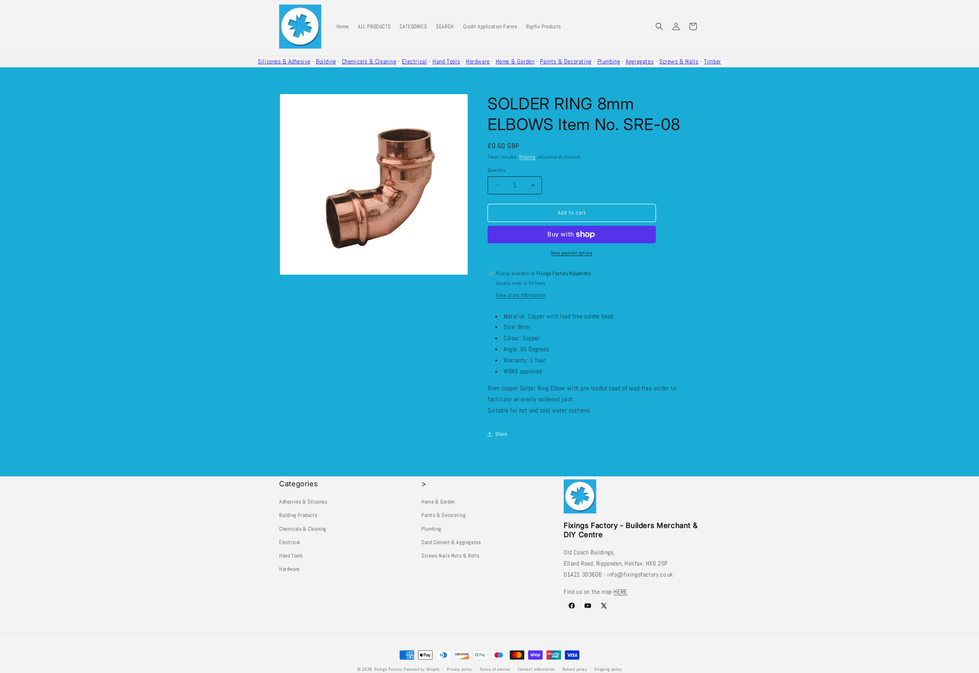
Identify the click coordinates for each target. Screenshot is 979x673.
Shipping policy (608, 668)
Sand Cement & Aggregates (451, 542)
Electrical (414, 61)
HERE (620, 592)
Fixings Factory (388, 669)
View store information (521, 295)
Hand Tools (446, 61)
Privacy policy (459, 668)
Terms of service (495, 668)
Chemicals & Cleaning (369, 61)
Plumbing (608, 61)
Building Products (298, 515)
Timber (712, 61)
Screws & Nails (678, 61)
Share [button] (501, 433)
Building (326, 61)
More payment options (571, 253)
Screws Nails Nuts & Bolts (450, 555)
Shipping (527, 157)
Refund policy (575, 668)
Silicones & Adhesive (284, 61)
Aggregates (640, 61)
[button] (659, 26)
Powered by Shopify (422, 669)
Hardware (478, 61)
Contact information (536, 668)
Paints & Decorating (565, 61)
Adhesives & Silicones (303, 501)
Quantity (496, 170)
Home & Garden (515, 61)
